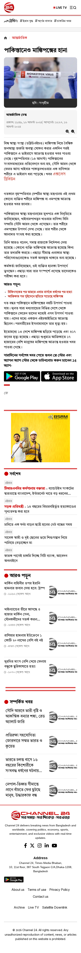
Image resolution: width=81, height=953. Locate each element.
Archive (19, 907)
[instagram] (40, 846)
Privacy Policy (59, 890)
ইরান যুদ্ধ (28, 21)
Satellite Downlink (54, 907)
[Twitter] (32, 846)
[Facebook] (25, 846)
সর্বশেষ (14, 474)
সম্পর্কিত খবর (21, 702)
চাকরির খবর (64, 21)
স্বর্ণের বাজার (45, 21)
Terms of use (37, 890)
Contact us (40, 896)
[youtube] (54, 846)
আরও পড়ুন (20, 575)
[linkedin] (47, 846)
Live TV (33, 907)
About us (17, 890)
